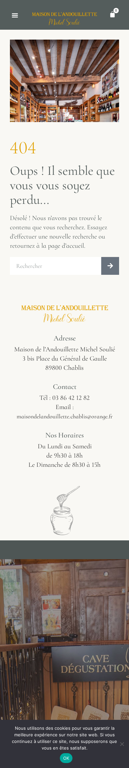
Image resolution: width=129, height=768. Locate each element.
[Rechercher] (110, 266)
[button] (15, 15)
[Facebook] (50, 673)
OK (66, 758)
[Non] (121, 747)
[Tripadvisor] (79, 673)
